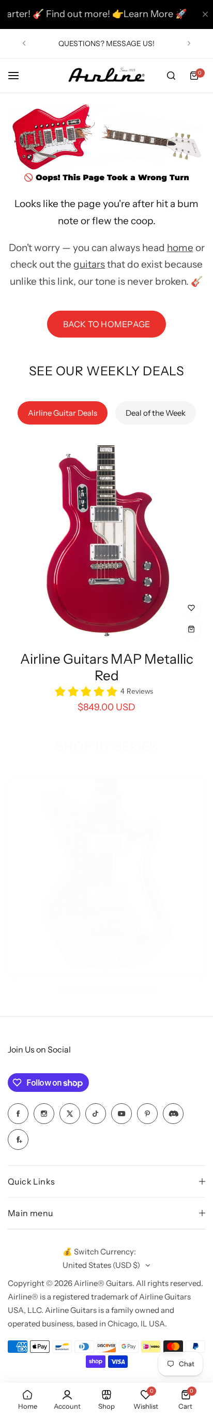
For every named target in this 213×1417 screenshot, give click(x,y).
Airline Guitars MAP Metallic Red (106, 667)
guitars (89, 264)
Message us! (130, 43)
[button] (24, 43)
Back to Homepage (106, 324)
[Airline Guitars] (106, 76)
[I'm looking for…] (171, 75)
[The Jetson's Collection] (106, 877)
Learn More (133, 14)
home (180, 248)
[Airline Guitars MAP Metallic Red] (106, 544)
